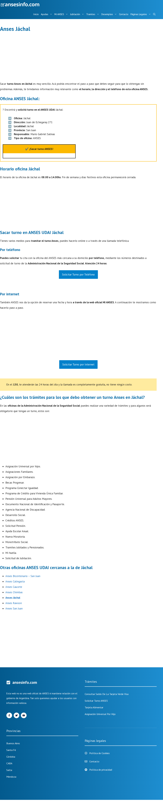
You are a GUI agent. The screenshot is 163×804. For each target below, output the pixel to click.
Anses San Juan (14, 608)
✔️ (39, 149)
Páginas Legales (139, 14)
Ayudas (44, 14)
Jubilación (75, 14)
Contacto (123, 14)
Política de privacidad (100, 769)
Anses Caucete (13, 587)
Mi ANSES (59, 14)
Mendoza (11, 776)
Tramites (90, 14)
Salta (9, 770)
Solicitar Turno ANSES (96, 700)
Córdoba (10, 756)
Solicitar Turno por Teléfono (78, 274)
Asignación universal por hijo (100, 714)
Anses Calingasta (15, 581)
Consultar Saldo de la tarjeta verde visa (106, 694)
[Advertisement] (78, 57)
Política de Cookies (99, 753)
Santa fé (11, 750)
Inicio (36, 14)
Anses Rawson (13, 603)
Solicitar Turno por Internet (78, 364)
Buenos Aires (13, 743)
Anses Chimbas (14, 592)
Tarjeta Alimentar (94, 707)
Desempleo (107, 14)
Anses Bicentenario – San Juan (22, 576)
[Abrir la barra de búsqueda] (154, 14)
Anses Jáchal (12, 597)
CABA (9, 763)
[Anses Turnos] (20, 5)
